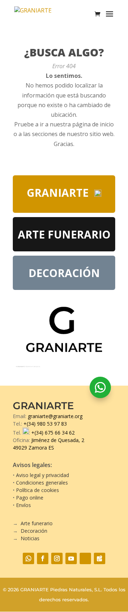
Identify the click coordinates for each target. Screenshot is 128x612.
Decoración (64, 273)
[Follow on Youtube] (71, 558)
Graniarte (58, 192)
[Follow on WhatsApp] (100, 387)
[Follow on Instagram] (57, 558)
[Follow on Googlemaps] (99, 558)
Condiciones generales (42, 482)
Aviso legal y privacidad (42, 475)
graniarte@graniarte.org (55, 416)
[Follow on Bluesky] (85, 558)
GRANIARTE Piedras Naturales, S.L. (61, 589)
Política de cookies (37, 490)
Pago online (29, 497)
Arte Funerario (64, 234)
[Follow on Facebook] (42, 558)
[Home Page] (39, 13)
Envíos (23, 505)
